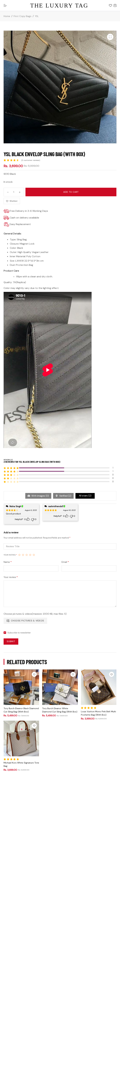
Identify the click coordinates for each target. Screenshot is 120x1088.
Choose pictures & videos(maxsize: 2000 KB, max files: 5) (35, 613)
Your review (11, 577)
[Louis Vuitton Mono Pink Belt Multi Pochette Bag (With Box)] (98, 687)
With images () (40, 495)
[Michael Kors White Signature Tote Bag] (21, 738)
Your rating (10, 555)
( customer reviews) (30, 160)
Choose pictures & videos (27, 620)
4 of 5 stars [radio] (30, 555)
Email (65, 562)
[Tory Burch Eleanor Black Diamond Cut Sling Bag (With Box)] (21, 687)
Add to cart (71, 192)
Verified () (65, 495)
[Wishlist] (110, 5)
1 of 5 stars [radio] (19, 555)
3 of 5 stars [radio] (26, 555)
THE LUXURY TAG (59, 5)
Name (8, 562)
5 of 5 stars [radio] (34, 555)
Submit (11, 641)
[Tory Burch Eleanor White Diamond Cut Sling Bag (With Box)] (60, 687)
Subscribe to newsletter (19, 632)
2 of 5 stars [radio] (23, 555)
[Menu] (5, 5)
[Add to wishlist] (34, 674)
